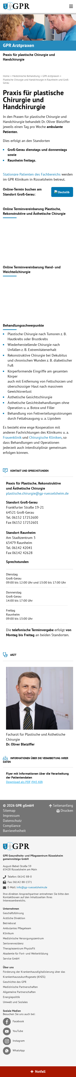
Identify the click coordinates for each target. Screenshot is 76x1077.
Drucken (66, 810)
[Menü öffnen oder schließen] (71, 5)
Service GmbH (11, 958)
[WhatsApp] (7, 1050)
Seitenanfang (62, 805)
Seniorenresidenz (13, 943)
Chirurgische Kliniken (45, 437)
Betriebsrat (9, 923)
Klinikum (8, 933)
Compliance (11, 825)
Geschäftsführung (13, 913)
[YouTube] (7, 1031)
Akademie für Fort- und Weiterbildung (25, 953)
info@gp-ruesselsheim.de (32, 887)
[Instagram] (7, 1040)
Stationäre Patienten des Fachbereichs (32, 174)
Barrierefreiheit (14, 830)
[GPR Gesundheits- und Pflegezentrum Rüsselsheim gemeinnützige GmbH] (16, 6)
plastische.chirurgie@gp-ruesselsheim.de (37, 493)
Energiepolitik (11, 997)
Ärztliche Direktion (14, 918)
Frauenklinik (12, 437)
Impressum (11, 815)
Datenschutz (12, 820)
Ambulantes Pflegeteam (17, 928)
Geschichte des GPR (14, 982)
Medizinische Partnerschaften (20, 987)
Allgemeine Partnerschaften (19, 992)
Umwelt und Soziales (15, 1002)
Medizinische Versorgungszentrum (23, 938)
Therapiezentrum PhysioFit (19, 948)
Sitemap (9, 810)
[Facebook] (7, 1021)
